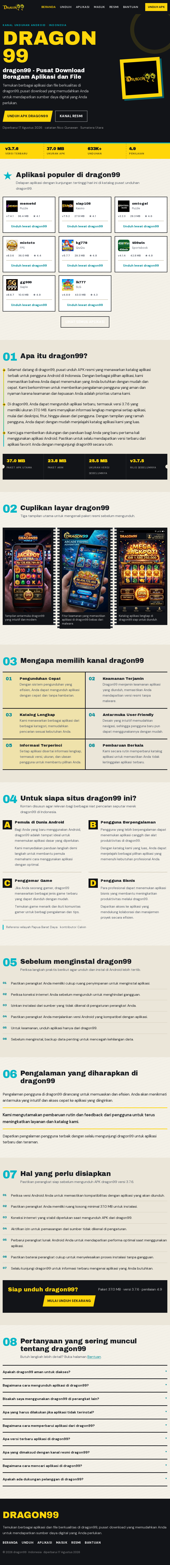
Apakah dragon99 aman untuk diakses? (36, 1372)
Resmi (114, 7)
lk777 (81, 282)
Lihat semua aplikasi (85, 322)
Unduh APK (156, 7)
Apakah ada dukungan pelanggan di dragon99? (43, 1479)
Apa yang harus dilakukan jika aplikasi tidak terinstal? (48, 1412)
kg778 (81, 243)
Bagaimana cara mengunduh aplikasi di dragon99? (46, 1385)
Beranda (48, 7)
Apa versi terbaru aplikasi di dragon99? (36, 1439)
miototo (27, 243)
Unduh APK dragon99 (27, 116)
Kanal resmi (71, 116)
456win (138, 243)
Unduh (66, 7)
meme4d (28, 203)
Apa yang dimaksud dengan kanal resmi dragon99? (46, 1452)
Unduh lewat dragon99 (29, 226)
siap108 (83, 203)
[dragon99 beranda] (13, 7)
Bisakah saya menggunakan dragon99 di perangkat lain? (51, 1398)
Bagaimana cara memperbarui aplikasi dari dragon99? (49, 1425)
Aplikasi (83, 7)
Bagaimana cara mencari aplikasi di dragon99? (42, 1465)
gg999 (26, 282)
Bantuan (130, 7)
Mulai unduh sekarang (69, 1301)
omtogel (140, 203)
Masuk (99, 7)
